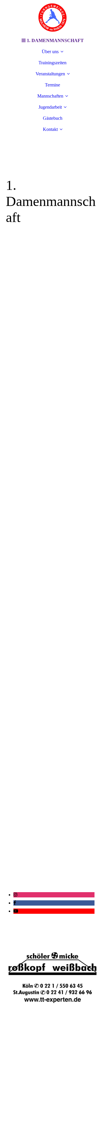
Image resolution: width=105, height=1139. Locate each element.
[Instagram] (15, 894)
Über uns (50, 51)
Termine (52, 84)
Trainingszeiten (52, 62)
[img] (52, 17)
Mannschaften (50, 95)
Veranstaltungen (50, 73)
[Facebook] (14, 902)
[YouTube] (15, 911)
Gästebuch (52, 118)
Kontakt (50, 129)
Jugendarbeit (50, 107)
